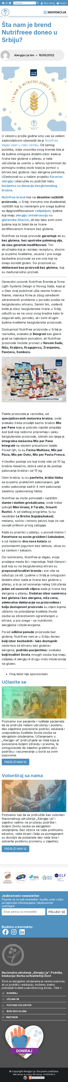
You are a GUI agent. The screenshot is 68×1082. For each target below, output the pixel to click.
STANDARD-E (49, 1074)
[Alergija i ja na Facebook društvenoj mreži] (3, 3)
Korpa (62, 3)
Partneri (12, 1017)
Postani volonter (18, 1005)
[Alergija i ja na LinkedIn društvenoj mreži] (9, 3)
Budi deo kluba (16, 1011)
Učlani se (12, 999)
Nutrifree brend (13, 197)
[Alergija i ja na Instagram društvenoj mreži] (6, 3)
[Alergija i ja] (5, 15)
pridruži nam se (15, 762)
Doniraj (12, 993)
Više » (58, 987)
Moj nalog (49, 3)
